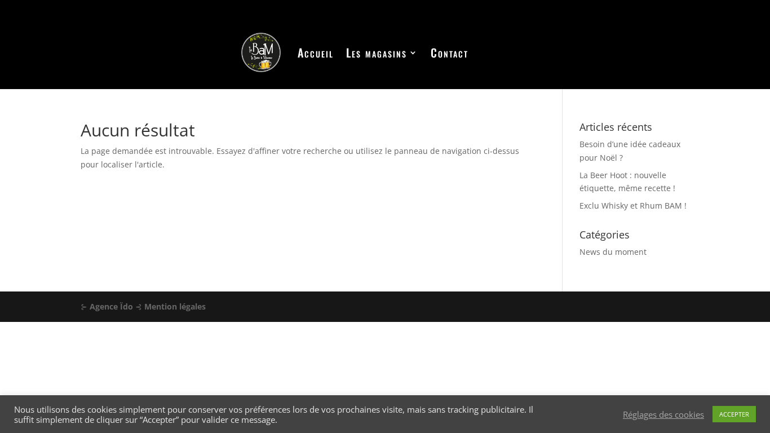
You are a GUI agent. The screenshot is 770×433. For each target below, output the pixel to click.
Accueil (316, 52)
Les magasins (376, 52)
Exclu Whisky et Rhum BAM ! (633, 205)
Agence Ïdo (111, 306)
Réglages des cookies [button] (663, 414)
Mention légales (175, 306)
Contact (449, 52)
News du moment (613, 251)
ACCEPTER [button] (734, 414)
